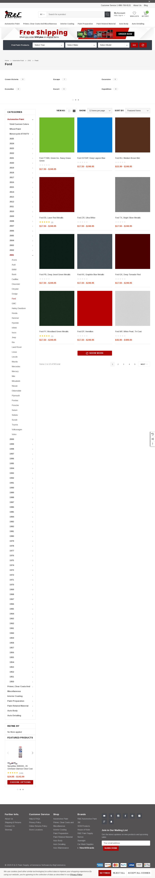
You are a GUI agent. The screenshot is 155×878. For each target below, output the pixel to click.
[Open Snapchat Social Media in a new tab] (111, 821)
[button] (77, 33)
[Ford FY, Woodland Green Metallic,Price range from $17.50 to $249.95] (56, 308)
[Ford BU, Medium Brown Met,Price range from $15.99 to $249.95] (132, 134)
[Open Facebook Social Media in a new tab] (125, 815)
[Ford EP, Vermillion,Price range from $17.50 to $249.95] (94, 308)
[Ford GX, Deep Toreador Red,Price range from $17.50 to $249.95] (132, 251)
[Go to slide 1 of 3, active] (73, 99)
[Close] (149, 1)
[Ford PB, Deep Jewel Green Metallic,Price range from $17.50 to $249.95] (56, 251)
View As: (61, 111)
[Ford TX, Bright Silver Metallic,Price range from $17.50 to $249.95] (132, 194)
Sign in (120, 15)
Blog (146, 5)
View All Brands (86, 848)
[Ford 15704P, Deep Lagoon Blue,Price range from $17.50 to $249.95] (94, 134)
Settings (105, 873)
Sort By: (119, 111)
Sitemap (8, 830)
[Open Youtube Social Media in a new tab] (104, 815)
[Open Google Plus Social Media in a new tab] (104, 821)
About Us (137, 5)
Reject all (119, 873)
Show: (82, 111)
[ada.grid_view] (74, 110)
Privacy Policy (76, 875)
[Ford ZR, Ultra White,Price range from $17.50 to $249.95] (94, 194)
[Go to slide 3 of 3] (78, 99)
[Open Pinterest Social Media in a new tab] (132, 815)
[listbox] (137, 110)
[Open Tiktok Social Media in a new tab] (139, 815)
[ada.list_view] (69, 110)
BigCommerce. (59, 865)
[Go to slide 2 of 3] (75, 99)
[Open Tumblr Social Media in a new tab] (111, 815)
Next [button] (32, 753)
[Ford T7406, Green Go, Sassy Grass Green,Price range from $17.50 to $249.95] (56, 134)
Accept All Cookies (139, 873)
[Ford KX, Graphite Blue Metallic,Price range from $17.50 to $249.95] (94, 251)
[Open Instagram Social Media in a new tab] (118, 815)
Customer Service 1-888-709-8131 (116, 5)
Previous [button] (8, 753)
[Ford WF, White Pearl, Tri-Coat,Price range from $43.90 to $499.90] (132, 308)
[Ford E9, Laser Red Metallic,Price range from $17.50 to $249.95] (56, 194)
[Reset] (143, 45)
